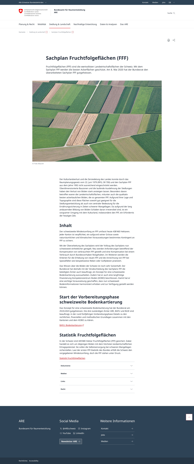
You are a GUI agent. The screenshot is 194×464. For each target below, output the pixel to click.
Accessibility (33, 461)
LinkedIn (80, 433)
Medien (104, 441)
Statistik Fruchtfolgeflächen (72, 358)
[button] (26, 24)
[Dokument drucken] (168, 40)
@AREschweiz (69, 428)
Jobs (103, 435)
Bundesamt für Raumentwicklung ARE (70, 11)
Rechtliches (23, 461)
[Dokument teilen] (173, 40)
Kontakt (104, 428)
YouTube (67, 433)
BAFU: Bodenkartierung (71, 325)
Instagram (86, 428)
